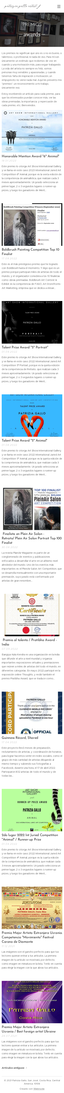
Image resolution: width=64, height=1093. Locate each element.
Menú (58, 6)
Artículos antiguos (13, 1067)
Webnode (39, 1088)
